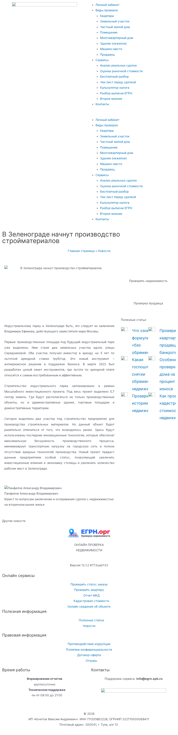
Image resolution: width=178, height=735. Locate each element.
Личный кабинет (107, 5)
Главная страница (81, 251)
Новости (104, 251)
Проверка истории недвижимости (146, 403)
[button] (133, 114)
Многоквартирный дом (116, 38)
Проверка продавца (148, 303)
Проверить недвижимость (148, 281)
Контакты (102, 104)
